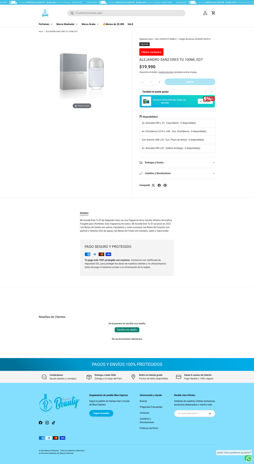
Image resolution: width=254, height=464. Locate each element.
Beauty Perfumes (52, 451)
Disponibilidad (150, 116)
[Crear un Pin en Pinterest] (165, 185)
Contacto (144, 412)
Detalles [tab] (84, 213)
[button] (213, 13)
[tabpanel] (127, 226)
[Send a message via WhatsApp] (249, 459)
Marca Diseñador (65, 24)
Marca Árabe (89, 24)
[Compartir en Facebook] (159, 185)
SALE (130, 24)
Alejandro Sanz (146, 39)
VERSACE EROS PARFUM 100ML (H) (169, 100)
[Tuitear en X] (153, 185)
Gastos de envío (166, 72)
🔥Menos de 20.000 (113, 24)
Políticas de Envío (149, 428)
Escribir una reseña (127, 329)
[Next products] (212, 92)
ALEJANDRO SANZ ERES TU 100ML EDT (62, 31)
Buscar (143, 401)
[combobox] (126, 13)
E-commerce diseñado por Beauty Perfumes (56, 453)
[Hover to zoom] (82, 72)
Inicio (41, 31)
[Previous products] (205, 92)
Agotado (190, 82)
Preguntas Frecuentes (151, 407)
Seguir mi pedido (101, 413)
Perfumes (44, 24)
